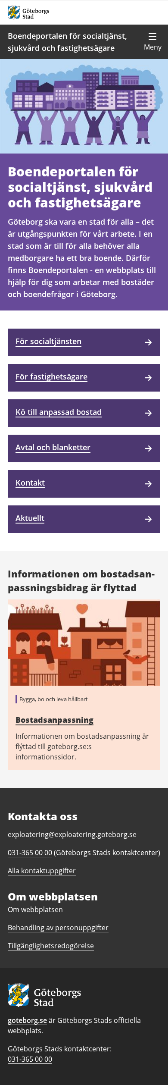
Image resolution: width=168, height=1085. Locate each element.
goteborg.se (27, 1020)
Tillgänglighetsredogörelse (51, 945)
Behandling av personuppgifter (58, 927)
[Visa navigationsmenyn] (152, 42)
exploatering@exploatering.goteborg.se (72, 834)
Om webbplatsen (35, 909)
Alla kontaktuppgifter (42, 870)
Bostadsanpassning (54, 720)
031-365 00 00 (30, 1059)
